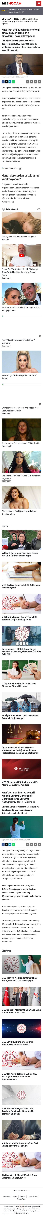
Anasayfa (7, 19)
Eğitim (16, 19)
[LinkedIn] (9, 81)
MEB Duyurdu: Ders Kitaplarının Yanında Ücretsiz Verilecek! (24, 10)
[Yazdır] (27, 81)
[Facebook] (3, 81)
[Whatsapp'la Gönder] (13, 81)
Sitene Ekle (21, 1199)
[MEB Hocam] (12, 3)
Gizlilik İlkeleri (32, 1196)
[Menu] (39, 3)
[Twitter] (6, 81)
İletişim (22, 1196)
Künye (15, 1196)
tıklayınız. (26, 1213)
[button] (31, 81)
